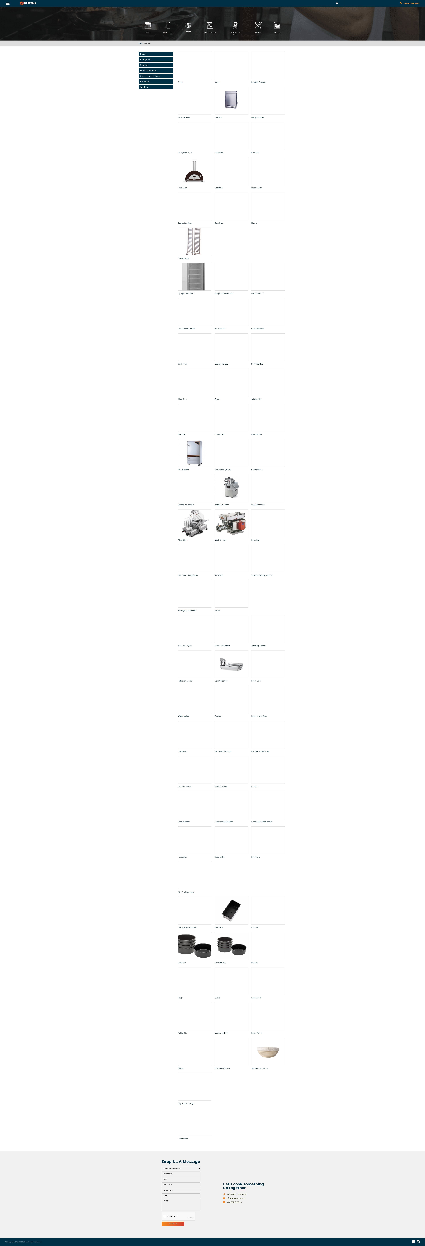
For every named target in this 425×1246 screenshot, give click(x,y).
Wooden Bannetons (259, 1068)
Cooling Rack (183, 258)
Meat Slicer (182, 540)
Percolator (182, 857)
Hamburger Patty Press (188, 575)
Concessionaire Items (150, 76)
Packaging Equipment (187, 610)
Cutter (217, 998)
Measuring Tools (221, 1033)
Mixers (217, 82)
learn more (195, 65)
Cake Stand (256, 998)
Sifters (180, 82)
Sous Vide (219, 575)
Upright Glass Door (186, 293)
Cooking (144, 65)
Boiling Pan (219, 434)
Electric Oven (256, 188)
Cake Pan (182, 962)
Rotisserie (182, 751)
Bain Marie (255, 857)
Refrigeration (146, 59)
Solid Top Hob (257, 364)
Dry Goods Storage (186, 1103)
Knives (181, 1068)
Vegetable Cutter (222, 505)
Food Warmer (184, 822)
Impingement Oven (259, 716)
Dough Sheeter (257, 117)
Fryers (217, 399)
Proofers (255, 152)
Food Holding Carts (223, 469)
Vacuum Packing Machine (262, 575)
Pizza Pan (255, 927)
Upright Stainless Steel (224, 293)
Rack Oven (219, 223)
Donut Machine (221, 681)
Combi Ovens (256, 469)
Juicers (217, 610)
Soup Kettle (219, 857)
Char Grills (182, 399)
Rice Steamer (183, 469)
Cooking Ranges (221, 364)
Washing (144, 87)
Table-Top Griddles (222, 646)
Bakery (143, 54)
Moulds (254, 962)
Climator (218, 117)
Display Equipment (222, 1068)
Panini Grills (256, 681)
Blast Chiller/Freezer (186, 329)
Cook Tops (182, 364)
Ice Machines (220, 329)
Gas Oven (219, 188)
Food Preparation (148, 70)
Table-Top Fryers (185, 646)
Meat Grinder (220, 540)
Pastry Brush (256, 1033)
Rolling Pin (182, 1033)
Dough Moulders (185, 152)
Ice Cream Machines (223, 751)
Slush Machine (221, 786)
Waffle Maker (183, 716)
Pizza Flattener (184, 117)
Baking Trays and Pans (187, 927)
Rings (180, 998)
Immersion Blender (186, 505)
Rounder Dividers (258, 82)
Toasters (218, 716)
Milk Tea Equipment (186, 892)
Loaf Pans (219, 927)
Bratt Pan (182, 434)
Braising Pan (256, 434)
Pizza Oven (182, 188)
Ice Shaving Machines (260, 751)
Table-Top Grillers (258, 646)
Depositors (219, 152)
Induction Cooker (185, 681)
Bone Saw (255, 540)
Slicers (254, 223)
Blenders (255, 786)
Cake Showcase (257, 329)
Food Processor (258, 505)
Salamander (256, 399)
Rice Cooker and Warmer (261, 822)
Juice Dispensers (185, 786)
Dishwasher (183, 1139)
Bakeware (144, 81)
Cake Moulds (220, 962)
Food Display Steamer (224, 822)
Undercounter (257, 293)
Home (140, 43)
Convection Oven (185, 223)
